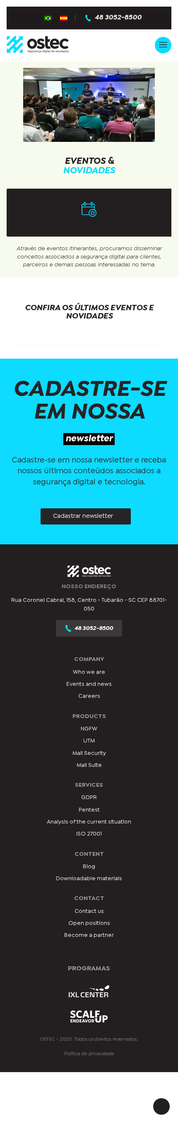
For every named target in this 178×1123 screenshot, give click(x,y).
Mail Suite (89, 765)
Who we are (89, 672)
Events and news (89, 684)
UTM (89, 740)
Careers (89, 696)
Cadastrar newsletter (83, 516)
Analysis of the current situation (89, 821)
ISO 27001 (89, 833)
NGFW (89, 728)
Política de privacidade (89, 1054)
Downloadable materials (89, 878)
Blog (89, 866)
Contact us (89, 911)
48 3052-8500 (118, 18)
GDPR (89, 797)
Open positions (89, 923)
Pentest (89, 809)
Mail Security (89, 753)
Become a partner (89, 935)
